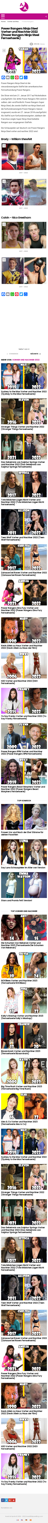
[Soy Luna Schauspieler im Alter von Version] (24, 852)
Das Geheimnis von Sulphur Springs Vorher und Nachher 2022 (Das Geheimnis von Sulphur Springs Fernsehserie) (23, 464)
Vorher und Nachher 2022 (26, 359)
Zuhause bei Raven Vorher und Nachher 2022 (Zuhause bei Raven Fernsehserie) (24, 574)
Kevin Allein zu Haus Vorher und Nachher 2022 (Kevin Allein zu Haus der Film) (21, 647)
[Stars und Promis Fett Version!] (24, 885)
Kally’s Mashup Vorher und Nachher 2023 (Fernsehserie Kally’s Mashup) (22, 1017)
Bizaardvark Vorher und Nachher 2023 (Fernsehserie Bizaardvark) (20, 1052)
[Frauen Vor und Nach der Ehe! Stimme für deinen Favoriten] (24, 817)
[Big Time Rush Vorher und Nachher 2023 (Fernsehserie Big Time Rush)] (24, 1071)
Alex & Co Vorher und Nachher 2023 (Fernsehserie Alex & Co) (19, 1123)
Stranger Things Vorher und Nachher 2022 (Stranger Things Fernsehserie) (22, 428)
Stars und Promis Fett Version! (16, 900)
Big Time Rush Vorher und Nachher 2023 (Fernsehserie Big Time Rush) (21, 1087)
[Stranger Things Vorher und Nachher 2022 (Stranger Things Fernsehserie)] (24, 411)
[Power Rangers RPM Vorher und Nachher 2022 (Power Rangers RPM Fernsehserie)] (24, 736)
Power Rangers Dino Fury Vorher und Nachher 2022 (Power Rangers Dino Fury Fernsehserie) (21, 610)
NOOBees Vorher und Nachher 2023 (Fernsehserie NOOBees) (19, 981)
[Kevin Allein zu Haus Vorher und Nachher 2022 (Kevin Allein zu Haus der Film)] (24, 630)
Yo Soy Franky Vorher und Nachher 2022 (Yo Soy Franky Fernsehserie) (23, 717)
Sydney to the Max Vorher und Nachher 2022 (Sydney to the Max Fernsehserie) (24, 392)
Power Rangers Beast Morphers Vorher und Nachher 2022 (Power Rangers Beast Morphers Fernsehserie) (23, 789)
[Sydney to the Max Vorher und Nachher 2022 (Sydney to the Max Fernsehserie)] (24, 376)
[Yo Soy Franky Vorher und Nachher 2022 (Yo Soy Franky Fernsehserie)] (24, 701)
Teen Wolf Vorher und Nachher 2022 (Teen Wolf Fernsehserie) (22, 538)
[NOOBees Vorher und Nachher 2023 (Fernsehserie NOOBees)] (24, 965)
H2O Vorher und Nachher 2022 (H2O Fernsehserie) (19, 682)
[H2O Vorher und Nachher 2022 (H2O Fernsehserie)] (24, 665)
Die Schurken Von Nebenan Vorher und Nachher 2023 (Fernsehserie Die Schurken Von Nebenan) (22, 945)
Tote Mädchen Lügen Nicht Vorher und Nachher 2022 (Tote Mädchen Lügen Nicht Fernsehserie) (22, 502)
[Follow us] (46, 16)
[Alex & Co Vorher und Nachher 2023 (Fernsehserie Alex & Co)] (24, 1106)
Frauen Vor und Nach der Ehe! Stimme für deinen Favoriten (22, 833)
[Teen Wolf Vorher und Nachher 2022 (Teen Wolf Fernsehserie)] (24, 522)
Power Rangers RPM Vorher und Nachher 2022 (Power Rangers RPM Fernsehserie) (21, 752)
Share (4, 50)
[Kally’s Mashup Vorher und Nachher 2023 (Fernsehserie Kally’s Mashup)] (24, 1000)
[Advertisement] (24, 322)
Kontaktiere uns (6, 1508)
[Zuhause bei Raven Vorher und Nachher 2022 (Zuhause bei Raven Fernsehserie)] (24, 557)
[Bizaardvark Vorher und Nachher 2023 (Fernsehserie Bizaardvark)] (24, 1036)
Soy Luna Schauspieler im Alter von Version (23, 867)
